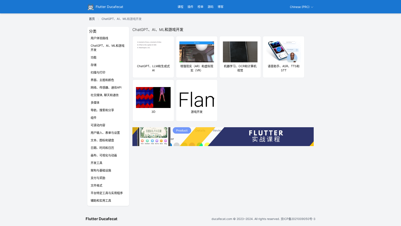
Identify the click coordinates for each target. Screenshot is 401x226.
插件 (190, 6)
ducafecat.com (222, 219)
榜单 (200, 6)
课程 (180, 6)
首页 (92, 19)
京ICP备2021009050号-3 (297, 219)
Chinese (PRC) (300, 7)
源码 (210, 6)
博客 (220, 6)
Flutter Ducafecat (101, 219)
